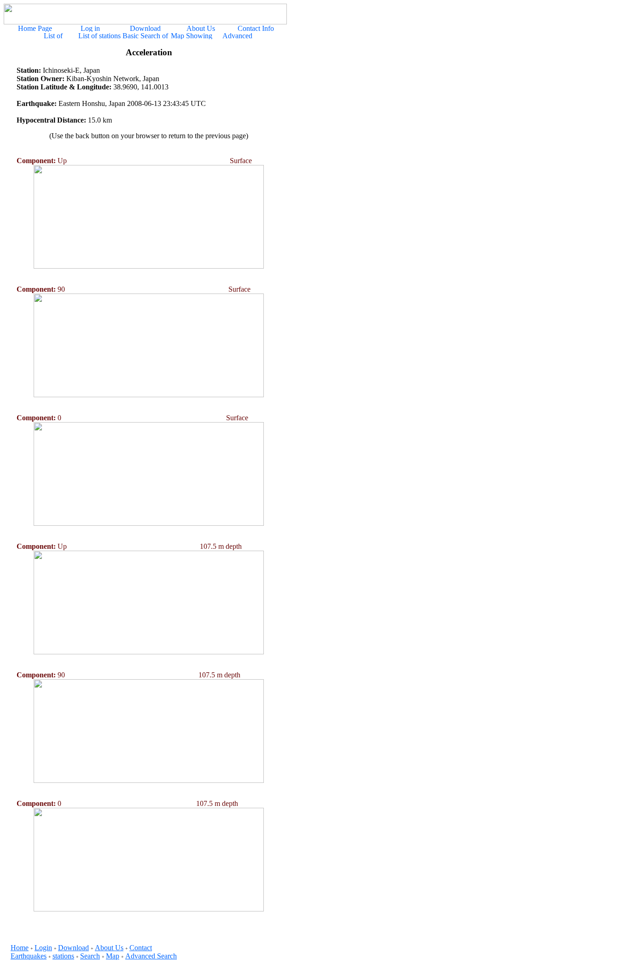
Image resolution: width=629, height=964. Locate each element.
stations (63, 956)
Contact (140, 948)
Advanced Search (151, 956)
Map (112, 956)
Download (73, 948)
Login (43, 948)
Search (90, 956)
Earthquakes (29, 956)
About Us (109, 948)
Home (20, 948)
